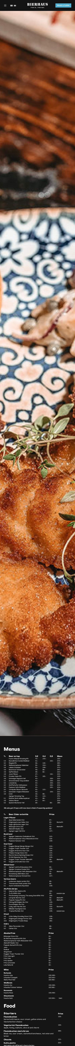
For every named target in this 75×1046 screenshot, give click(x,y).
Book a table (63, 5)
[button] (5, 5)
